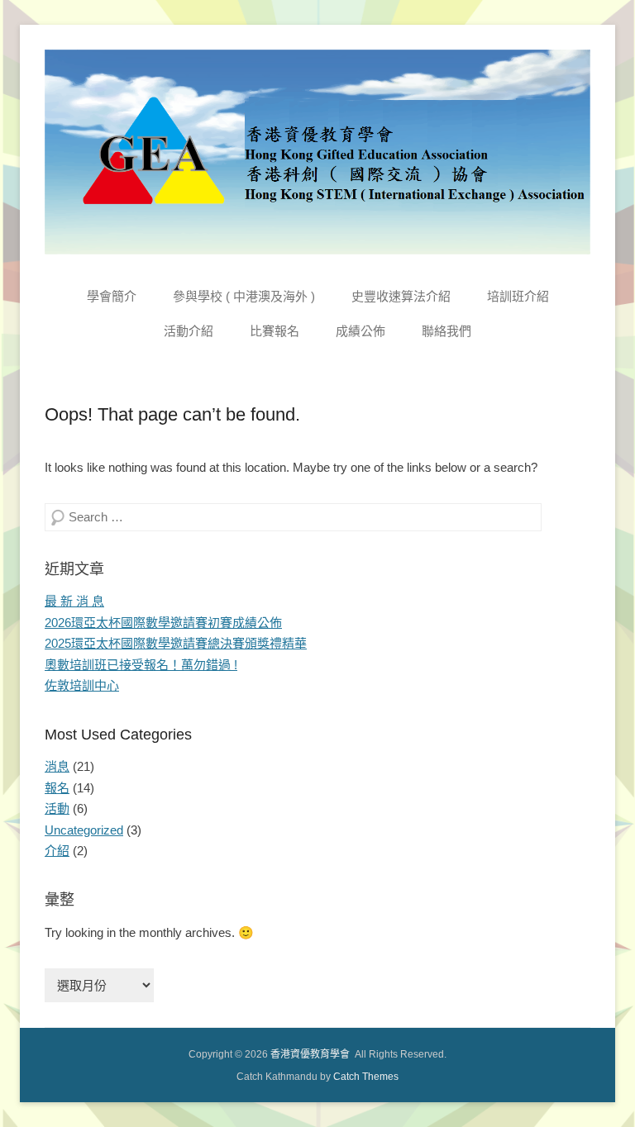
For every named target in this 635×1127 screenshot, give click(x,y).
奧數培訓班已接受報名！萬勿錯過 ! (141, 665)
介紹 (57, 851)
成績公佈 (360, 331)
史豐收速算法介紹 (401, 296)
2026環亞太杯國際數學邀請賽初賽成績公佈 (163, 623)
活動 (57, 808)
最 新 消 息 (74, 601)
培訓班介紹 (518, 296)
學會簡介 (111, 296)
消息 (57, 766)
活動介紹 (188, 331)
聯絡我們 (446, 331)
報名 (57, 788)
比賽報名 (274, 331)
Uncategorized (84, 830)
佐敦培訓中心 (82, 685)
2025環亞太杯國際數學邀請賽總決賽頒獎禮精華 (176, 643)
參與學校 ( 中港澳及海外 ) (244, 296)
